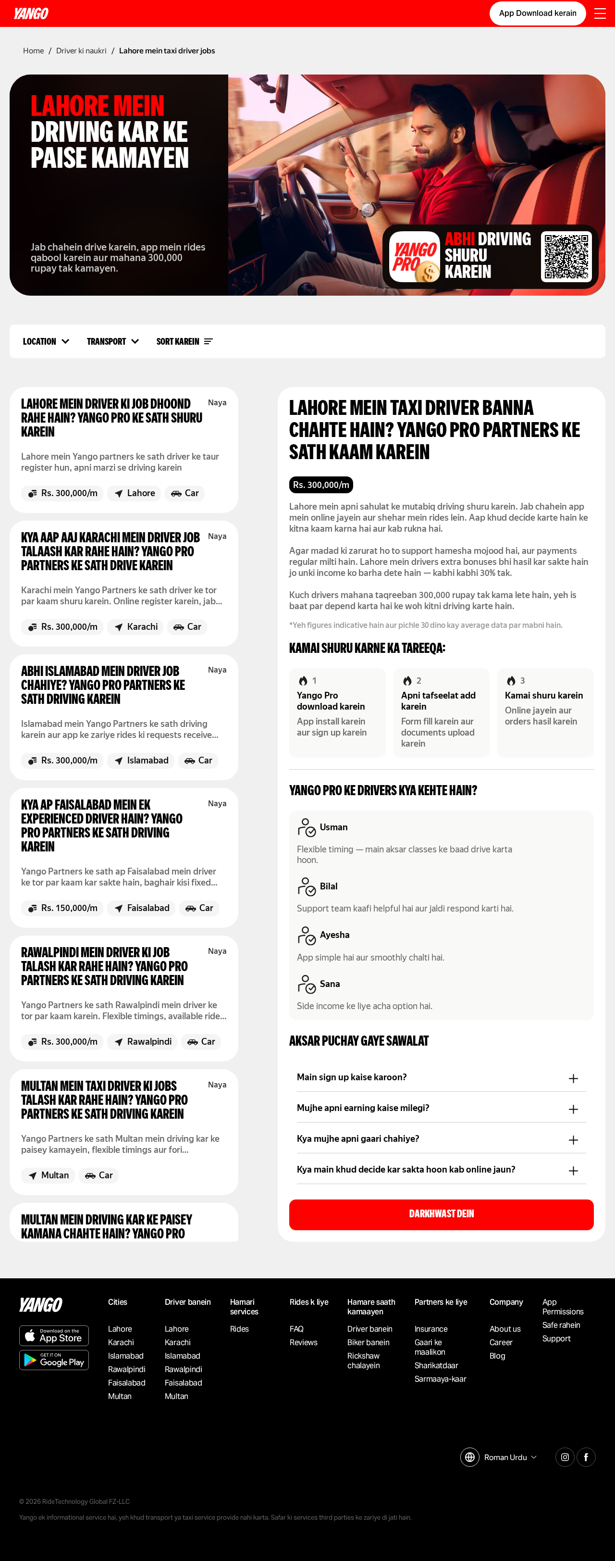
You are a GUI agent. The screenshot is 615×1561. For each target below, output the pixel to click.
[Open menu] (600, 14)
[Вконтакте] (586, 1455)
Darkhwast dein (441, 1214)
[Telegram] (565, 1455)
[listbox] (509, 1457)
